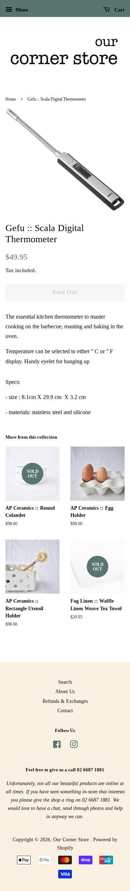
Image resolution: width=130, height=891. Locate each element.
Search (65, 682)
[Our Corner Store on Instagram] (74, 746)
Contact (65, 710)
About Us (65, 691)
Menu (21, 10)
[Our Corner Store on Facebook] (57, 746)
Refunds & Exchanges (65, 701)
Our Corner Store (71, 839)
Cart (119, 10)
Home (10, 99)
